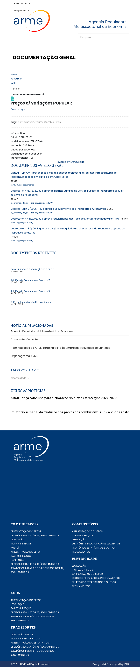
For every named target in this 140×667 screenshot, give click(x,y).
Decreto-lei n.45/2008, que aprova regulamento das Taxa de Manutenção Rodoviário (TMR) (66, 218)
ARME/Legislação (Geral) (22, 222)
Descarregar (18, 109)
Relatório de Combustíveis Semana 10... (31, 291)
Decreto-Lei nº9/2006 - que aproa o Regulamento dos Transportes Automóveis (58, 209)
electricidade (18, 378)
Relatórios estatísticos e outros (94, 547)
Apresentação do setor (26, 531)
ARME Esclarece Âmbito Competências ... (32, 302)
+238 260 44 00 (22, 3)
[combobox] (103, 37)
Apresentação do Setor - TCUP (30, 642)
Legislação (18, 539)
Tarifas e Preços (82, 535)
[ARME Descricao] (95, 24)
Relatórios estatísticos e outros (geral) (37, 568)
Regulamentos (20, 572)
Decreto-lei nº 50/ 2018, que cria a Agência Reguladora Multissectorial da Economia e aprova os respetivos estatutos (68, 230)
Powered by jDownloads (70, 162)
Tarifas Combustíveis (48, 122)
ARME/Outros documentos (22, 185)
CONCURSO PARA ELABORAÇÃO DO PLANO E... (33, 269)
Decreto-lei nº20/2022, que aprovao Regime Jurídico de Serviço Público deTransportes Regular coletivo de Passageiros (67, 193)
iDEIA (126, 664)
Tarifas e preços (21, 543)
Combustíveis (26, 122)
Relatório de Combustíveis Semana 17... (31, 280)
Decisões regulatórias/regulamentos (35, 535)
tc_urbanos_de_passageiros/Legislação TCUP (32, 203)
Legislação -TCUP (22, 634)
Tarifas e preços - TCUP (25, 638)
